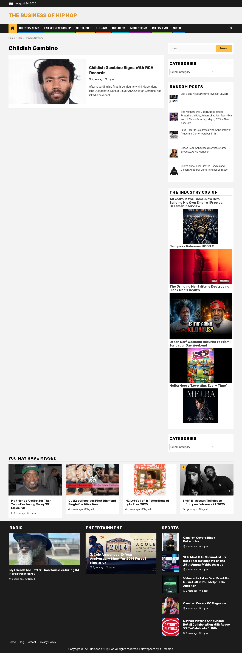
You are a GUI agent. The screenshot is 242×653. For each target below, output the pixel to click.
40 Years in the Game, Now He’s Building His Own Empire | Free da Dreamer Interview (196, 202)
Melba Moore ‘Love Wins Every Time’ (198, 386)
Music (177, 28)
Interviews (160, 28)
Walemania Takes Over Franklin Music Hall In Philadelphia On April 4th (206, 582)
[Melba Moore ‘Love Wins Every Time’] (201, 405)
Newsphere (148, 649)
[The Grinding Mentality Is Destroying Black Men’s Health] (201, 316)
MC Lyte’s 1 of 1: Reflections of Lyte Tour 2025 (147, 502)
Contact (31, 642)
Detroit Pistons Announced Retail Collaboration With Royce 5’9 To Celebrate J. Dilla (206, 624)
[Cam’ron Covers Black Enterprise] (170, 542)
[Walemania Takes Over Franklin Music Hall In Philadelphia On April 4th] (170, 584)
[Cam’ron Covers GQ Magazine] (170, 605)
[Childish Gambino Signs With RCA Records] (47, 81)
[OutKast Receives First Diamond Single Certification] (92, 480)
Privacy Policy (47, 642)
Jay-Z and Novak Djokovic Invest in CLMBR (204, 93)
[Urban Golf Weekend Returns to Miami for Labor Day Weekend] (201, 365)
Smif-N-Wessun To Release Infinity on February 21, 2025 (204, 502)
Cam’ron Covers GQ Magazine (204, 603)
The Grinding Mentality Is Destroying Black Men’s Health (199, 288)
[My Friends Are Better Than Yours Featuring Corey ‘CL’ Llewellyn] (35, 480)
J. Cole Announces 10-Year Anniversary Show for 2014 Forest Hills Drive (118, 559)
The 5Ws (101, 28)
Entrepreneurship (57, 28)
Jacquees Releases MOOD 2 (192, 246)
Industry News (28, 28)
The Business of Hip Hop (43, 15)
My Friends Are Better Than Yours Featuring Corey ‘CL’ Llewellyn (31, 504)
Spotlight (83, 28)
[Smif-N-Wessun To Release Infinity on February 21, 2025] (207, 480)
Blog (21, 642)
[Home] (13, 28)
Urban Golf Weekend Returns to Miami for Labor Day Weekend (200, 343)
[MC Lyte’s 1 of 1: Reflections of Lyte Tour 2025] (149, 480)
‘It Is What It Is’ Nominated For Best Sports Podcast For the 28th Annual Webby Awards (205, 560)
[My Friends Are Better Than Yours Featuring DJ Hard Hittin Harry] (44, 549)
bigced (111, 79)
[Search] (231, 28)
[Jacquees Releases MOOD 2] (201, 266)
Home (12, 642)
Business (118, 28)
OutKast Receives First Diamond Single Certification (92, 502)
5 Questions (138, 28)
